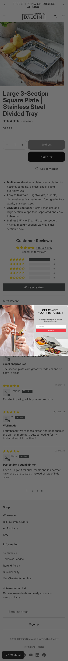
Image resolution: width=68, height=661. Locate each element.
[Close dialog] (66, 306)
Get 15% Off (51, 330)
